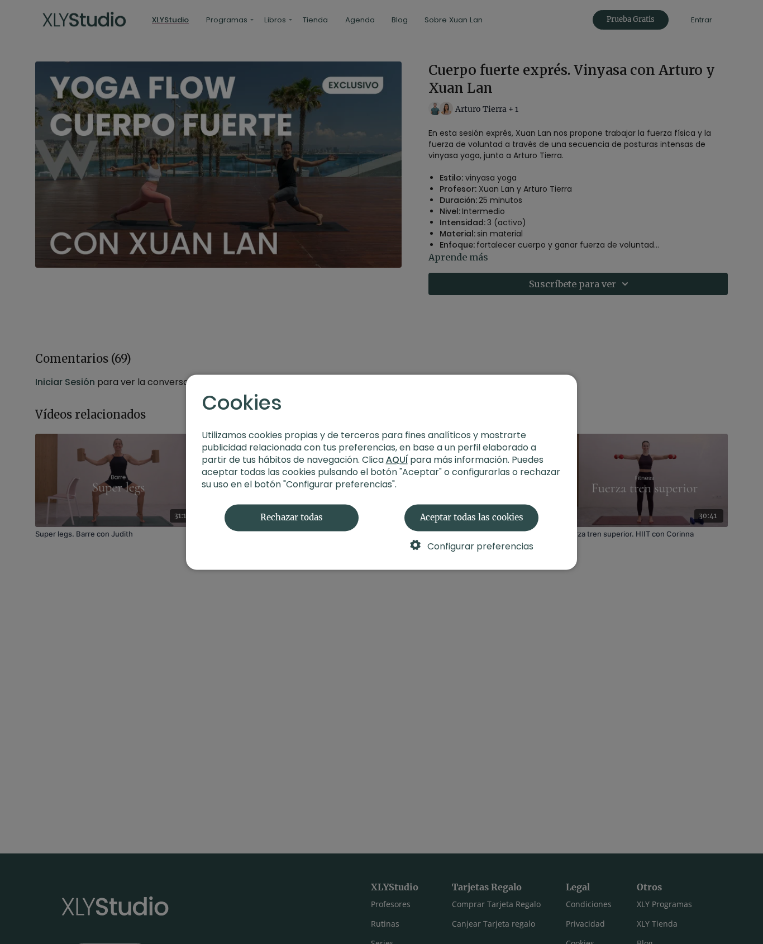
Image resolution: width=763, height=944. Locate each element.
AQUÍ (397, 459)
